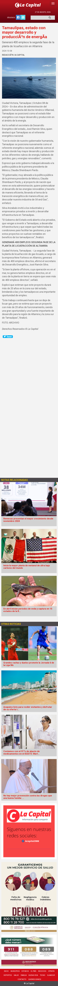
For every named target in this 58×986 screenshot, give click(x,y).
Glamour (51, 975)
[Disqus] (29, 372)
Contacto (22, 979)
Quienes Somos (34, 979)
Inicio (6, 971)
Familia (24, 975)
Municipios (15, 971)
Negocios (42, 971)
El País (33, 971)
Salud (16, 975)
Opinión (51, 971)
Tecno (42, 975)
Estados (25, 971)
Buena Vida (33, 975)
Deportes (8, 975)
